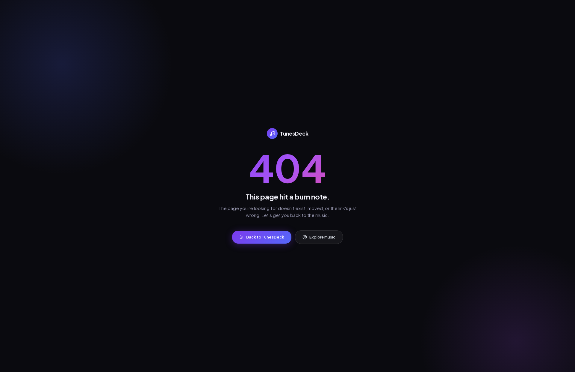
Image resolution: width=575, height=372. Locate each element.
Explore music (322, 237)
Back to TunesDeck (265, 237)
